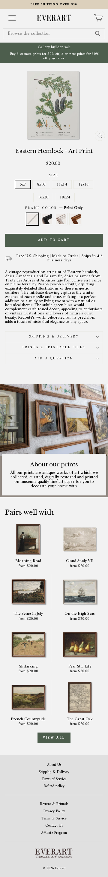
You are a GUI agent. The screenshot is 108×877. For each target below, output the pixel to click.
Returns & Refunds (54, 804)
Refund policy (54, 786)
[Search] (98, 33)
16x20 (43, 197)
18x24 (65, 197)
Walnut (76, 219)
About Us (54, 765)
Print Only (32, 219)
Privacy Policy (54, 811)
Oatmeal (61, 219)
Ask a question (53, 358)
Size (54, 175)
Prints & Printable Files (54, 347)
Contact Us (54, 826)
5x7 (23, 184)
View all (54, 738)
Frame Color (54, 208)
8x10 (41, 184)
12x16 (83, 184)
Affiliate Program (54, 833)
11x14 (62, 184)
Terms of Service (54, 779)
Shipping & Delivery (54, 337)
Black (47, 219)
